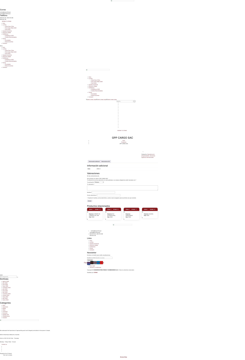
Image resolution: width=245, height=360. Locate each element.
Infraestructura (6, 316)
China (4, 310)
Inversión (5, 317)
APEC (4, 305)
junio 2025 (5, 290)
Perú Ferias (7, 29)
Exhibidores (5, 34)
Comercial (5, 311)
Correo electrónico (92, 195)
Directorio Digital (7, 32)
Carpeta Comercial (7, 31)
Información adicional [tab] (94, 161)
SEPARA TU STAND (122, 130)
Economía (5, 313)
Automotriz (5, 307)
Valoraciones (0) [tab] (105, 161)
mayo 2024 (5, 296)
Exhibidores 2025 (9, 35)
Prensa (4, 38)
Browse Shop (123, 357)
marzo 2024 (5, 300)
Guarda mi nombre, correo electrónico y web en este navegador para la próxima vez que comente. (112, 198)
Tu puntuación (91, 182)
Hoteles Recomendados (11, 37)
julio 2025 (5, 289)
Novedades (8, 40)
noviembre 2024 (7, 293)
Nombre (89, 192)
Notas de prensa (9, 41)
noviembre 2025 (7, 287)
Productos (123, 142)
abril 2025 (5, 292)
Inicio (4, 23)
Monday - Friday (4, 341)
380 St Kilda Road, (4, 334)
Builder (4, 308)
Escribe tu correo (91, 257)
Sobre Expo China (9, 26)
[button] (122, 46)
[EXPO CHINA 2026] (91, 99)
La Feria (4, 24)
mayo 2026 (5, 286)
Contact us (4, 344)
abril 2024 (5, 298)
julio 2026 (5, 283)
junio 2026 (5, 284)
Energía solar (6, 314)
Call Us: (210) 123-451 (5, 338)
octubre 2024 (6, 295)
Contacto (5, 43)
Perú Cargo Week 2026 (10, 28)
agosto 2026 (6, 281)
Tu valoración (90, 184)
